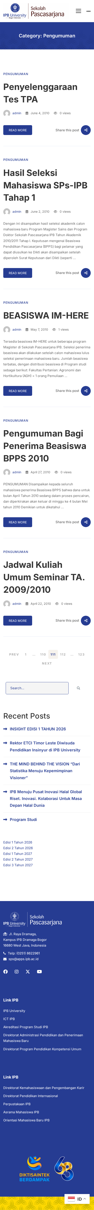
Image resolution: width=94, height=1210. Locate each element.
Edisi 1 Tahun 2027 (17, 854)
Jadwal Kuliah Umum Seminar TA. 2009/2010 (44, 577)
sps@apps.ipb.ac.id (23, 959)
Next (47, 663)
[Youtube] (39, 971)
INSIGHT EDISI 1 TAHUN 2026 (38, 729)
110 (43, 654)
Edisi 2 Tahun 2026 (18, 848)
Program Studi (23, 819)
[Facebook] (5, 971)
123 (81, 654)
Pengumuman (15, 74)
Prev (14, 654)
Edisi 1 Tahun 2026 (17, 842)
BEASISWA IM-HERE (46, 315)
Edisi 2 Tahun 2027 (18, 859)
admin (16, 113)
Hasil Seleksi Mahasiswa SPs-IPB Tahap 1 (45, 185)
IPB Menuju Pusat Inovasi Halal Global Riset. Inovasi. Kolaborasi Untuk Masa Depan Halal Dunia (46, 798)
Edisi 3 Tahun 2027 (18, 865)
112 (63, 654)
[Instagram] (16, 971)
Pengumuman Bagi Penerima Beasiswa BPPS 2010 (44, 446)
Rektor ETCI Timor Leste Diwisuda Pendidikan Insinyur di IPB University (45, 746)
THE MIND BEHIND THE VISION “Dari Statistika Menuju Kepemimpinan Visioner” (45, 771)
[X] (28, 971)
